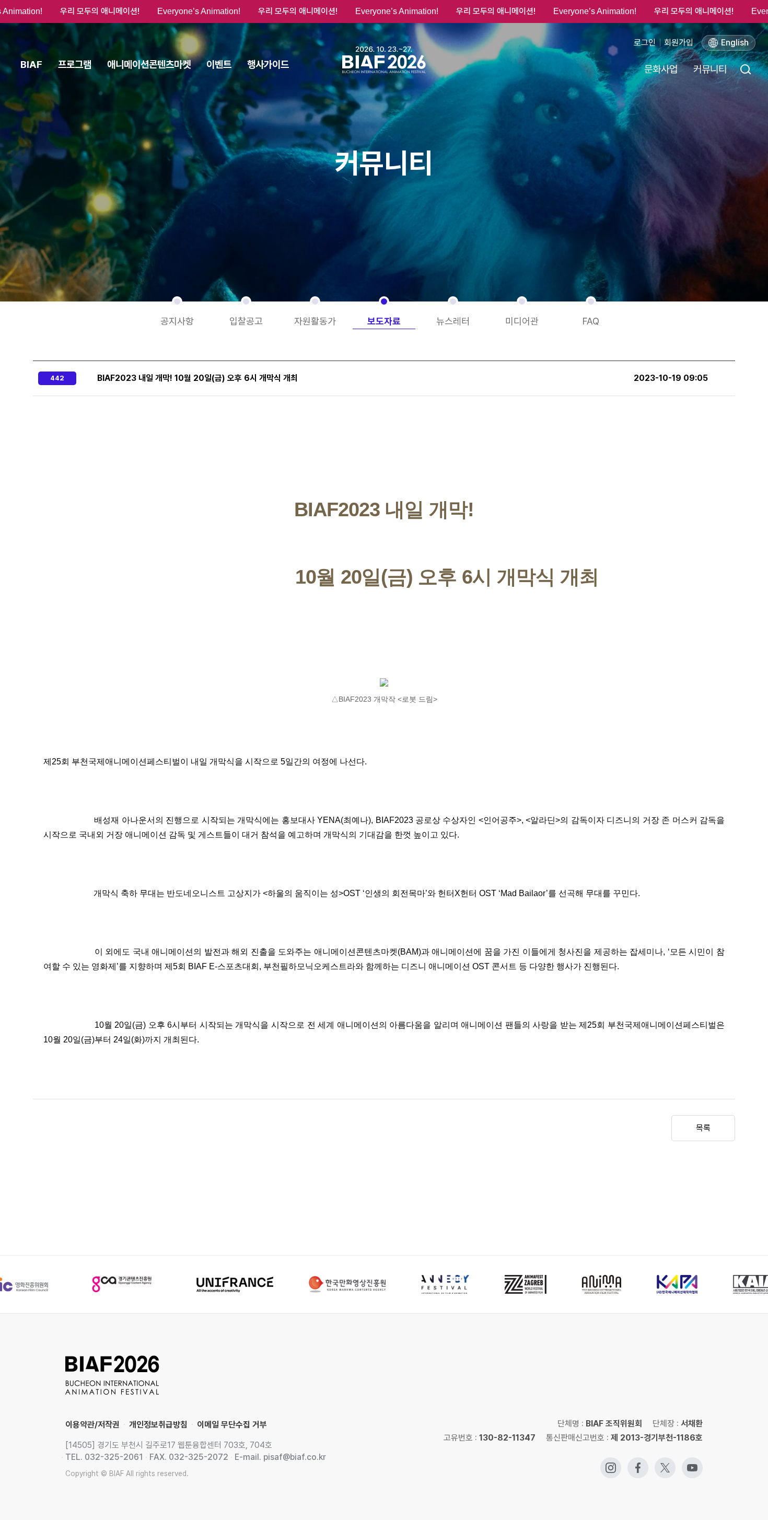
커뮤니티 (710, 69)
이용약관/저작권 (92, 1425)
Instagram (610, 1462)
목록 (703, 1128)
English (735, 43)
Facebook (637, 1462)
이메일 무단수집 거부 (232, 1425)
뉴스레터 (453, 321)
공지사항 (177, 321)
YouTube (692, 1462)
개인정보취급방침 (158, 1425)
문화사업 (661, 69)
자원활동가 (315, 321)
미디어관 (522, 321)
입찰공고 (246, 321)
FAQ (591, 321)
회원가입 (678, 43)
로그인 (645, 43)
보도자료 (384, 321)
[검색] (745, 69)
